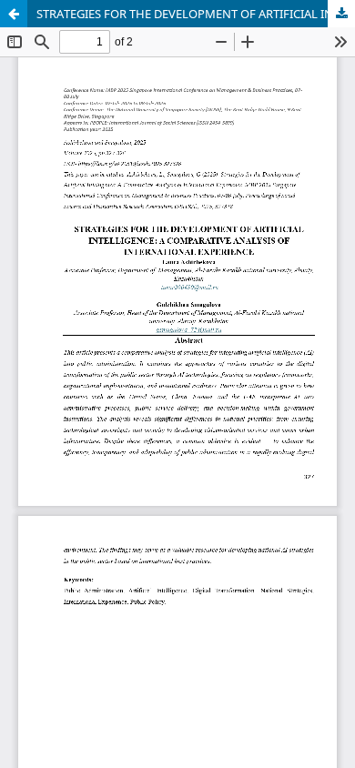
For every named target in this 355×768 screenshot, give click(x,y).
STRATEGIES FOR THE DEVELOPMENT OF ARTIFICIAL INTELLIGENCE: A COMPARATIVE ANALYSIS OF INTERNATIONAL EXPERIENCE (195, 13)
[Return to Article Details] (13, 13)
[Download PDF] (341, 13)
